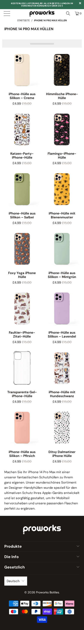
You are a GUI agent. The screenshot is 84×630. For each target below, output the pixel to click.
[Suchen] (68, 13)
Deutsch (13, 581)
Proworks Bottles (47, 592)
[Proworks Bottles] (42, 13)
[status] (42, 43)
